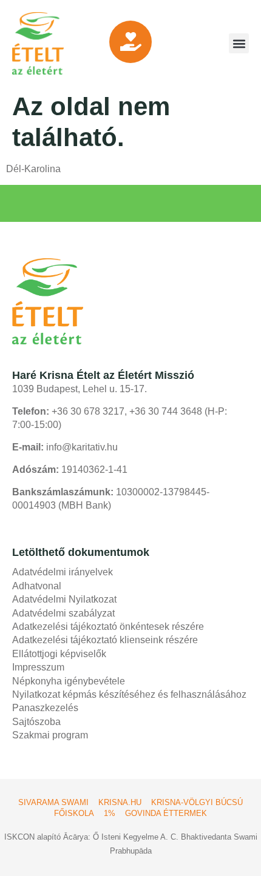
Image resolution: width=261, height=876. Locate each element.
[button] (239, 43)
